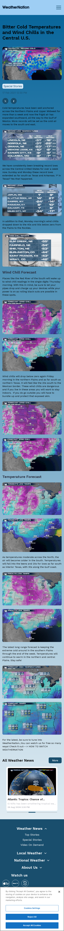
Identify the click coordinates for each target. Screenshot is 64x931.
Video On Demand (32, 844)
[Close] (59, 891)
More (55, 760)
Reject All (32, 917)
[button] (32, 828)
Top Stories (32, 834)
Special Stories (32, 839)
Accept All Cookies (32, 925)
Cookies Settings (32, 908)
